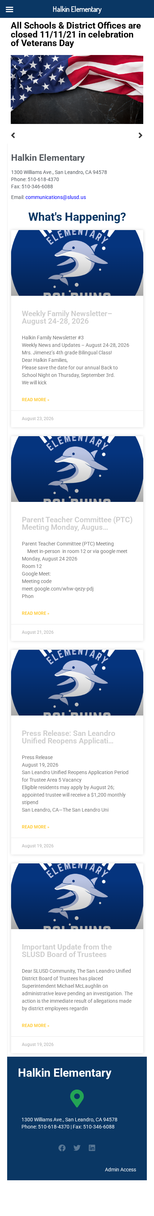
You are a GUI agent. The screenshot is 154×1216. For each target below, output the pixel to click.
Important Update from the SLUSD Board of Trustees (67, 951)
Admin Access (120, 1169)
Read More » (35, 399)
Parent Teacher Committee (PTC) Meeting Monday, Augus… (77, 523)
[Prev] (44, 135)
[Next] (110, 135)
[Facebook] (62, 1148)
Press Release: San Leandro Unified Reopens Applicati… (68, 737)
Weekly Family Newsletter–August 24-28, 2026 (67, 317)
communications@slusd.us (55, 197)
